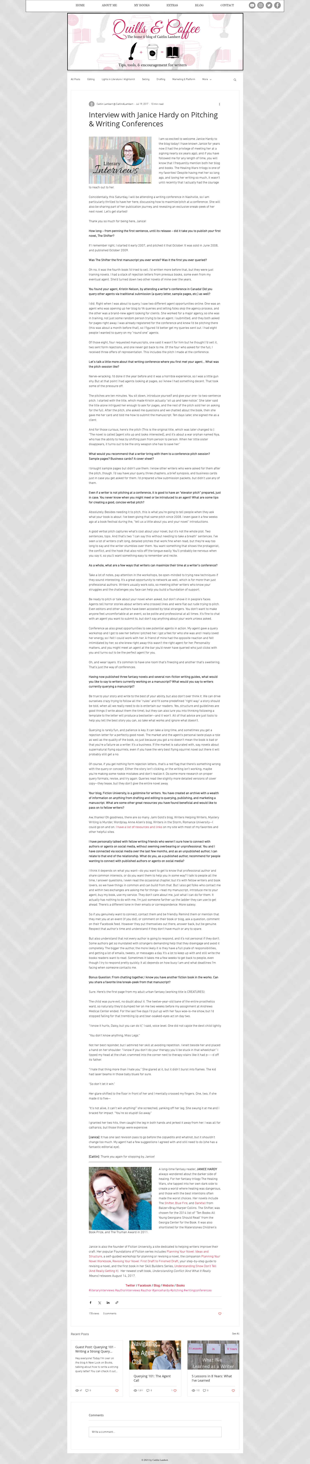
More (205, 79)
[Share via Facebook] (90, 1302)
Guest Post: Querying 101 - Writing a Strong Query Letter (95, 1349)
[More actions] (219, 104)
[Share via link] (117, 1302)
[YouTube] (252, 5)
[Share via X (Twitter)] (99, 1302)
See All (235, 1333)
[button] (235, 79)
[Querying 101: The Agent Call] (155, 1355)
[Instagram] (260, 5)
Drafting (161, 79)
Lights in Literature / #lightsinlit (118, 79)
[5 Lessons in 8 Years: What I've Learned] (213, 1355)
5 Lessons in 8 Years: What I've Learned (212, 1378)
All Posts (75, 79)
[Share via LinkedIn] (108, 1302)
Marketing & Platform (183, 79)
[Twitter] (269, 5)
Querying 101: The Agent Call (152, 1378)
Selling (145, 79)
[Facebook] (277, 5)
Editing (91, 79)
